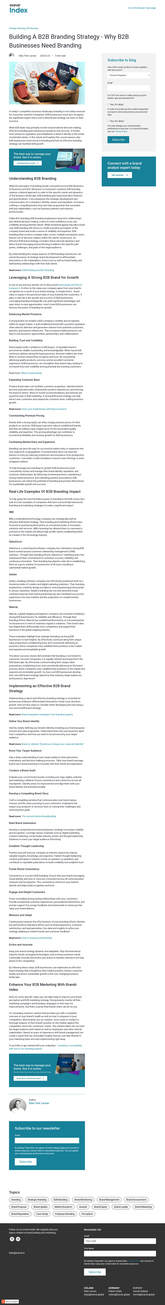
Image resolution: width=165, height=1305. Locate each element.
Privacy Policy (59, 1148)
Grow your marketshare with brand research (44, 409)
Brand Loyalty (121, 1206)
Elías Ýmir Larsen (39, 1103)
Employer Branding (64, 1214)
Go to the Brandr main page (142, 8)
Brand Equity (100, 1206)
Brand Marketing (143, 1206)
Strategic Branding (17, 28)
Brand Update (40, 1206)
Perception (87, 1214)
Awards (83, 1206)
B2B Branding (32, 28)
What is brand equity (31, 373)
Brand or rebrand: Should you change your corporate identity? (53, 744)
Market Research (63, 1206)
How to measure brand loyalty (37, 938)
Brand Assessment (136, 1199)
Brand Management (109, 1199)
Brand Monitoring (83, 1199)
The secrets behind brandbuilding (39, 816)
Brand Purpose (19, 1206)
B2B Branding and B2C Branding (38, 270)
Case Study (42, 1214)
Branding (15, 1199)
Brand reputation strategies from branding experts (47, 714)
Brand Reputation (20, 1214)
